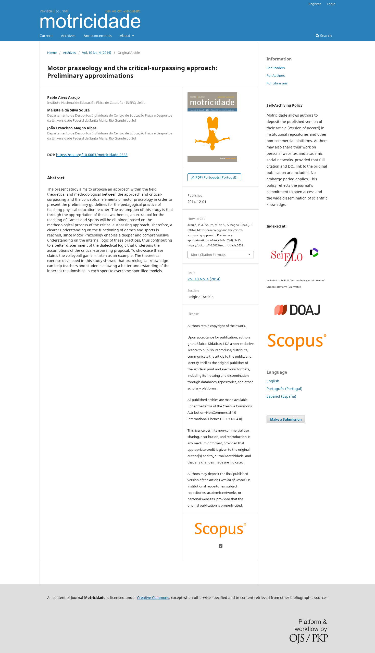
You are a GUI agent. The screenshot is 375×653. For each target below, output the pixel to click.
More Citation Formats (208, 254)
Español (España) (281, 396)
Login (331, 4)
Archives (68, 35)
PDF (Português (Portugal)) (216, 177)
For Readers (276, 68)
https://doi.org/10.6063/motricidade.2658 (92, 154)
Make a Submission (286, 419)
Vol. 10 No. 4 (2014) (96, 52)
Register (314, 4)
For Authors (276, 75)
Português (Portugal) (284, 388)
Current (46, 35)
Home (52, 52)
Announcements (98, 35)
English (273, 381)
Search (325, 35)
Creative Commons (153, 597)
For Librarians (277, 83)
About (125, 35)
